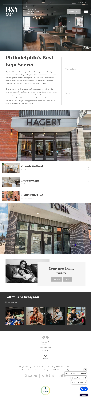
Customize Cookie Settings (41, 370)
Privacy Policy (51, 367)
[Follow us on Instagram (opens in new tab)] (43, 337)
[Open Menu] (86, 11)
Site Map (67, 370)
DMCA (58, 367)
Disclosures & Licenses (66, 367)
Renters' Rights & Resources (56, 370)
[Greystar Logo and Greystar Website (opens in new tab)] (31, 376)
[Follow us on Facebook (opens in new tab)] (47, 337)
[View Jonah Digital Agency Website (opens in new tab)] (63, 375)
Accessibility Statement (28, 370)
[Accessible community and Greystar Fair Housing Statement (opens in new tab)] (50, 376)
